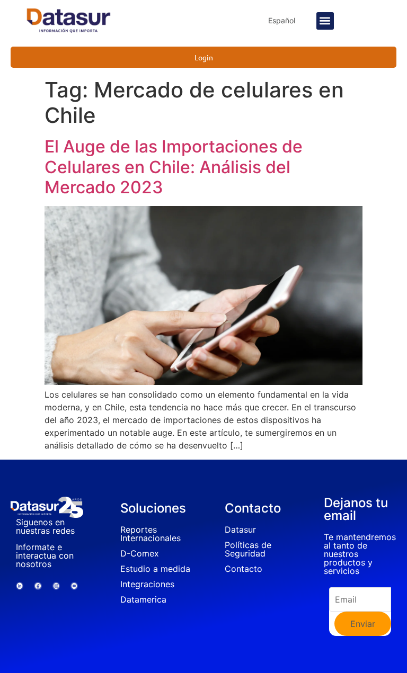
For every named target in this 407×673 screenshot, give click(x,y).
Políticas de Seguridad (248, 549)
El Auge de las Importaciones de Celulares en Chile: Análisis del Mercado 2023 (174, 167)
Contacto (243, 568)
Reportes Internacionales (150, 533)
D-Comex (139, 553)
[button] (325, 21)
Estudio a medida (155, 568)
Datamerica (143, 599)
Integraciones (147, 584)
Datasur (240, 529)
